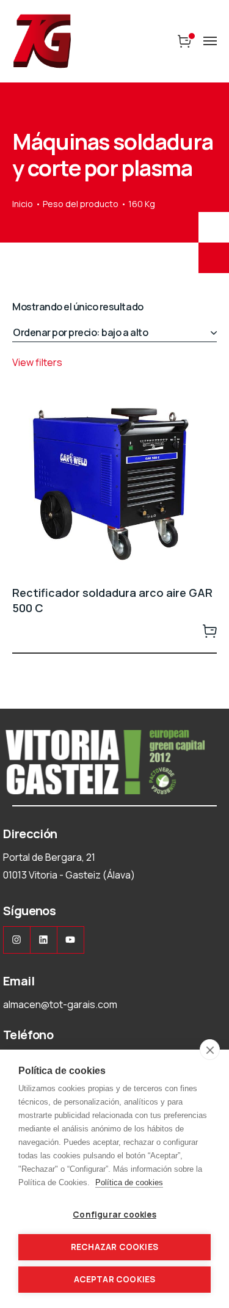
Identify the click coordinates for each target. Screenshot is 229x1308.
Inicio (22, 204)
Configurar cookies (114, 1214)
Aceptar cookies (115, 1279)
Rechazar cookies (114, 1246)
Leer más (209, 630)
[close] (210, 1049)
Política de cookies (129, 1182)
